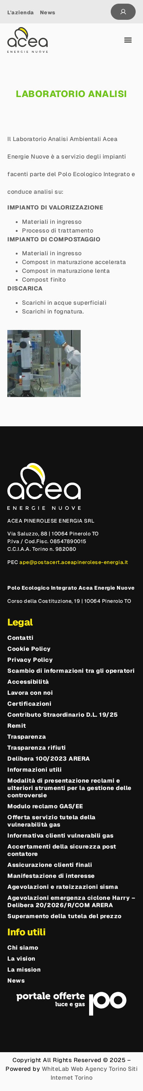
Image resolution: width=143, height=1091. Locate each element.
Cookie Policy (29, 649)
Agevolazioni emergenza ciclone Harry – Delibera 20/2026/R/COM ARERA (71, 901)
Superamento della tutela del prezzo (64, 916)
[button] (128, 40)
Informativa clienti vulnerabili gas (60, 835)
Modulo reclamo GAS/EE (45, 806)
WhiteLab (55, 1069)
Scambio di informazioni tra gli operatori (71, 671)
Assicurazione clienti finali (49, 865)
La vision (21, 958)
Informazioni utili (34, 769)
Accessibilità (28, 682)
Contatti (20, 638)
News (16, 980)
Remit (16, 726)
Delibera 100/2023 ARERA (48, 758)
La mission (24, 969)
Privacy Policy (30, 660)
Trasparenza (26, 737)
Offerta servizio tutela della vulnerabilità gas (51, 821)
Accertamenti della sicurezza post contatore (61, 850)
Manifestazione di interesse (51, 876)
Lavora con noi (30, 693)
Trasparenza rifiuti (36, 748)
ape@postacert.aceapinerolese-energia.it (73, 562)
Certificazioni (29, 704)
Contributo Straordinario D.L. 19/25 (62, 715)
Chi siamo (22, 947)
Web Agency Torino (98, 1069)
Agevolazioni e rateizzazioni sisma (62, 887)
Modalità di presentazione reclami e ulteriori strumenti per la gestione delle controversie (69, 788)
